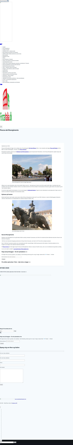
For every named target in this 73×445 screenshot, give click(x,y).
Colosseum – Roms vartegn (7, 75)
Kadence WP (14, 403)
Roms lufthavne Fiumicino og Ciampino (10, 52)
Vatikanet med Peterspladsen (22, 151)
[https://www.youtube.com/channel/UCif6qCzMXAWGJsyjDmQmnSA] (0, 44)
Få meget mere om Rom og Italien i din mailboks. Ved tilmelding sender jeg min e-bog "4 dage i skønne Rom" (22, 338)
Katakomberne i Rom (6, 76)
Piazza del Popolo (54, 148)
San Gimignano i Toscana (7, 59)
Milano (3, 57)
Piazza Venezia (23, 149)
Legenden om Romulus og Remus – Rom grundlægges (13, 78)
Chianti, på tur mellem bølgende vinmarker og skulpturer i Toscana (15, 63)
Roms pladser (5, 55)
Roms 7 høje (4, 80)
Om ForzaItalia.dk (5, 48)
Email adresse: (5, 256)
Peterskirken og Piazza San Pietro (9, 72)
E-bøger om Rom (5, 49)
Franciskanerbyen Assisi (7, 61)
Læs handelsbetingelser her (20, 399)
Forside (3, 46)
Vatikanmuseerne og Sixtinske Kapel (9, 74)
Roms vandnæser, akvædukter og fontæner (11, 82)
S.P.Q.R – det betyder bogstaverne (9, 79)
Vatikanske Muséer (32, 190)
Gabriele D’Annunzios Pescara (8, 65)
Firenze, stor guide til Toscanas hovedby (10, 60)
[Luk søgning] (1, 440)
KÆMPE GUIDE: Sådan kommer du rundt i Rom (11, 53)
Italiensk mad (5, 71)
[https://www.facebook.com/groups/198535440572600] (1, 44)
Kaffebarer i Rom (5, 56)
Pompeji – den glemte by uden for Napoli (10, 68)
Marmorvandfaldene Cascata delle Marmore (11, 64)
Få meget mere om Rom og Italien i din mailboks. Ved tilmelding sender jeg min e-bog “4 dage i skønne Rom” (23, 254)
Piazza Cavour (6, 246)
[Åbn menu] (1, 127)
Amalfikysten (5, 70)
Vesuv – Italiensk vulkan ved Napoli (9, 67)
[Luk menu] (0, 407)
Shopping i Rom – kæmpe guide (8, 51)
